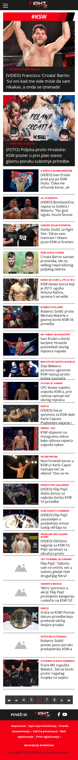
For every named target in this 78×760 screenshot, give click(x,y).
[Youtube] (66, 714)
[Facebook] (60, 714)
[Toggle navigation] (5, 5)
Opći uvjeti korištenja (42, 726)
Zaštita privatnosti (45, 731)
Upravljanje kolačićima (39, 745)
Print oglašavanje (47, 736)
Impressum (18, 726)
